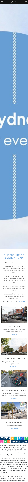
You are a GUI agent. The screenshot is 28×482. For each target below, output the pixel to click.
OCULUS (22, 302)
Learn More (14, 334)
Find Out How (14, 367)
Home (4, 4)
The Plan (11, 4)
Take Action (21, 4)
